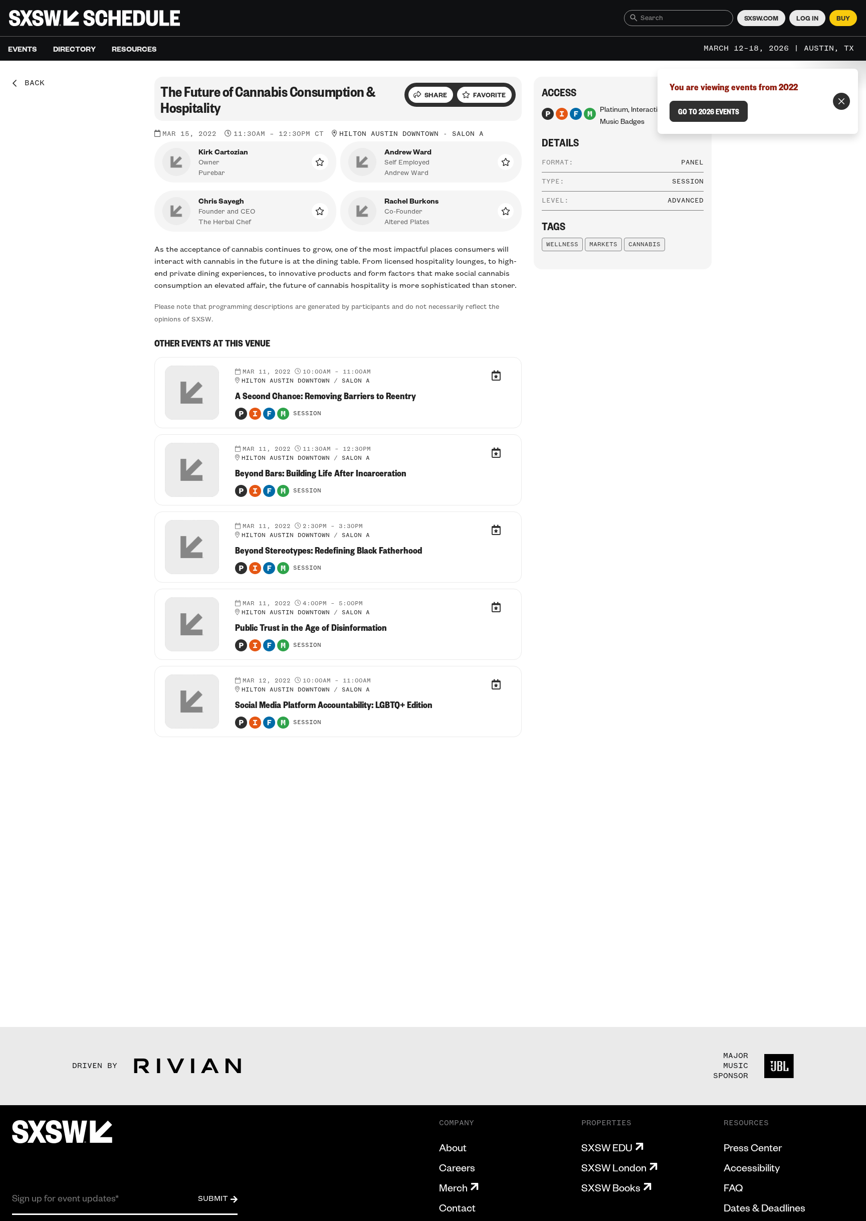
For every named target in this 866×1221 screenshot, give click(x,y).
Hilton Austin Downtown (389, 133)
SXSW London (613, 1167)
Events (22, 48)
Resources (134, 48)
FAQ (733, 1187)
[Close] (841, 101)
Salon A (468, 133)
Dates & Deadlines (764, 1207)
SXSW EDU (606, 1147)
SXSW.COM (761, 18)
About (453, 1147)
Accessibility (752, 1167)
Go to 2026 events (708, 111)
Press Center (753, 1147)
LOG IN (807, 18)
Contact (457, 1207)
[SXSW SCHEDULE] (94, 18)
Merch (453, 1187)
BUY (843, 18)
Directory (74, 48)
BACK (31, 83)
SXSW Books (610, 1187)
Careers (457, 1167)
